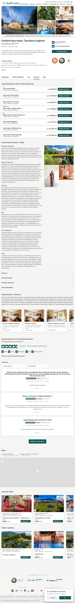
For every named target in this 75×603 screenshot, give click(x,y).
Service (33, 600)
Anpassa (53, 597)
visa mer (3, 69)
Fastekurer (46, 4)
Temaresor (69, 4)
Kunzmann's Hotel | (12, 514)
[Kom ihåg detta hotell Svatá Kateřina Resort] (72, 8)
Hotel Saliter (40, 514)
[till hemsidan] (11, 2)
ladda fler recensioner (37, 441)
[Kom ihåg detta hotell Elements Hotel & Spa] (68, 533)
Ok (65, 597)
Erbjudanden (5, 77)
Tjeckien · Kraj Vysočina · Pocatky (10, 46)
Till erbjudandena (62, 51)
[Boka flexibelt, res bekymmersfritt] (69, 36)
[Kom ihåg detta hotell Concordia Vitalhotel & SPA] (68, 496)
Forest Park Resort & (10, 550)
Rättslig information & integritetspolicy (22, 600)
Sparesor (39, 4)
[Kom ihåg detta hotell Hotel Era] (35, 533)
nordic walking (35, 262)
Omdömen (37, 77)
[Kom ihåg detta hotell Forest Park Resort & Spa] (3, 533)
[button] (37, 471)
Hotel (38, 550)
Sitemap (38, 600)
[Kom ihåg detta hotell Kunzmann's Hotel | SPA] (3, 496)
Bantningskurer (54, 4)
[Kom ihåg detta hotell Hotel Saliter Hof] (35, 496)
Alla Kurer (62, 4)
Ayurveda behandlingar (21, 4)
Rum (28, 77)
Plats (44, 77)
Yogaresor (32, 4)
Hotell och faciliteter (18, 77)
